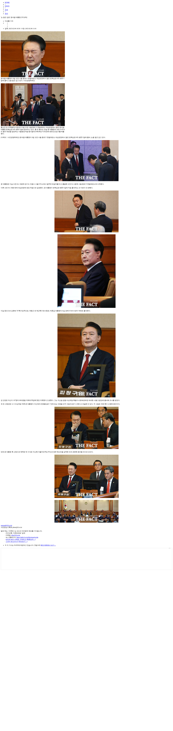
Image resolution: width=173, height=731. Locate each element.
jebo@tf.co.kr (15, 535)
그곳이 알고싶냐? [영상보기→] (16, 541)
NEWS (7, 6)
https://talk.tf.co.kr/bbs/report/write (27, 537)
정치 (6, 14)
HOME (7, 2)
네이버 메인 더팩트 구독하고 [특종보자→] (21, 539)
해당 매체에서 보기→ (48, 545)
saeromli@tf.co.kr (6, 525)
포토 (6, 10)
